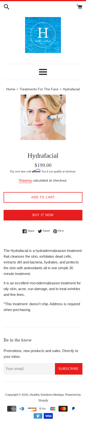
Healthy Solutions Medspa (47, 394)
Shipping (25, 180)
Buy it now (43, 215)
